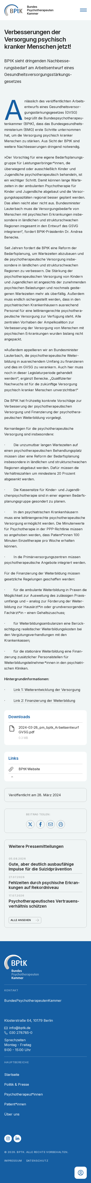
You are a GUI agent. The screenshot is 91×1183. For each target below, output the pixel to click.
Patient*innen (15, 1104)
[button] (8, 1138)
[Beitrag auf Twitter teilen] (30, 824)
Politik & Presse (16, 1085)
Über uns (11, 1114)
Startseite (11, 1075)
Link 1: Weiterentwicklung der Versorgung (47, 690)
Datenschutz (37, 1160)
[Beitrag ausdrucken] (61, 824)
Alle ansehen (21, 920)
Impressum (13, 1160)
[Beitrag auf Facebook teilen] (40, 824)
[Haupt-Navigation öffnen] (83, 10)
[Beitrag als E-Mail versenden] (50, 824)
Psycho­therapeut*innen (23, 1094)
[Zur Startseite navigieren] (28, 10)
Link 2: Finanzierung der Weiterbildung (44, 700)
